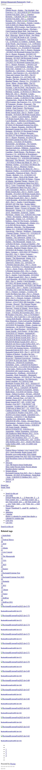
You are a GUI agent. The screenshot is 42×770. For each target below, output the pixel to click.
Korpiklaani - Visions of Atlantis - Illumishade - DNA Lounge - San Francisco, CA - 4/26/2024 (23, 156)
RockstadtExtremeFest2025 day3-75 (11, 620)
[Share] (4, 766)
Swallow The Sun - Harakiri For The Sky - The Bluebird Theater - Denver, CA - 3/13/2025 (23, 80)
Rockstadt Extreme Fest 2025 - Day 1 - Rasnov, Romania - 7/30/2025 (23, 63)
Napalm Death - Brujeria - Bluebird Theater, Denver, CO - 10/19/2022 (23, 248)
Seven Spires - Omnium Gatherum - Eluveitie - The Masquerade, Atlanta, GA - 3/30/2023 (20, 227)
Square (8, 508)
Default (8, 498)
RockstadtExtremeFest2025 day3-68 (11, 685)
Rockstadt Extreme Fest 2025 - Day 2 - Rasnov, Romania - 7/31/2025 (22, 60)
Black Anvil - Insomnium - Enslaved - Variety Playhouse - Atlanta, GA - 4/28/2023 (23, 212)
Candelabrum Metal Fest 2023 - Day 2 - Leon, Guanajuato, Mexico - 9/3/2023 (23, 185)
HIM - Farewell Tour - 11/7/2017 (21, 398)
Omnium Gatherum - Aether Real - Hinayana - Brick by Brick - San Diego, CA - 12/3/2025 (23, 35)
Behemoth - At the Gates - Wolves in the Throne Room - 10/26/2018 (23, 369)
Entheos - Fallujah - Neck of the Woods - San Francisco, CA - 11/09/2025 (23, 44)
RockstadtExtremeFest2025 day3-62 (11, 740)
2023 (25, 456)
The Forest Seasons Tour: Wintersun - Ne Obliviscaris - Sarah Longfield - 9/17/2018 (23, 379)
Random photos (11, 469)
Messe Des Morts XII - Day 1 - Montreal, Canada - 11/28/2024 (23, 97)
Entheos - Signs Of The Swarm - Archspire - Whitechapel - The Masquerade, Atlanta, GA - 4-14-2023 (23, 223)
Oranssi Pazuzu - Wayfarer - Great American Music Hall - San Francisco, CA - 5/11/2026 (22, 31)
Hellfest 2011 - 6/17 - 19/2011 (22, 442)
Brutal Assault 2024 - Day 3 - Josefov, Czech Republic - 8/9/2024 (23, 117)
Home (3, 485)
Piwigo (13, 764)
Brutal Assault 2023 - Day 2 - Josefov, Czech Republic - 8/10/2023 (21, 199)
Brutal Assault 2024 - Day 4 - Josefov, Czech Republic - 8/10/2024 (22, 114)
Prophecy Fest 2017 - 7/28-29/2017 (20, 404)
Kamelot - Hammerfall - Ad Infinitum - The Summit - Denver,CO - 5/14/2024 (21, 144)
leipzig (38, 456)
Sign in (8, 481)
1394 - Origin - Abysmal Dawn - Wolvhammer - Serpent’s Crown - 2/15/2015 (23, 422)
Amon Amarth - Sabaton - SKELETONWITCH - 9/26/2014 (20, 428)
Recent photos (20, 467)
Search (15, 465)
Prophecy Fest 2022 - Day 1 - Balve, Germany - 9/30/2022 (22, 254)
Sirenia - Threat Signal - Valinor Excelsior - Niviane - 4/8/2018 (23, 394)
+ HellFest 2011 (7, 603)
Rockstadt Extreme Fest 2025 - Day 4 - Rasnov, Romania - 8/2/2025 (23, 53)
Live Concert (29, 450)
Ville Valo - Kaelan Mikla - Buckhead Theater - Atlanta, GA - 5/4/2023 (23, 205)
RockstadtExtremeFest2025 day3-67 (11, 694)
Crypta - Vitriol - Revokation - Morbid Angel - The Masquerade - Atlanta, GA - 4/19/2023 (23, 217)
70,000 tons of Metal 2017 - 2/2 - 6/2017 (22, 408)
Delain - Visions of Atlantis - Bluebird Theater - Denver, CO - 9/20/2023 (23, 181)
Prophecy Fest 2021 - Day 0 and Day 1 (22, 316)
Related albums (11, 471)
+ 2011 (3, 587)
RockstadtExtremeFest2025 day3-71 (11, 657)
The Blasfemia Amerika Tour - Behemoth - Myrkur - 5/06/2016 (20, 419)
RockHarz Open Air (17, 458)
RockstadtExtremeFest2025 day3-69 (11, 676)
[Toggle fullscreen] (6, 766)
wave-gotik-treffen (19, 454)
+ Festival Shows (7, 541)
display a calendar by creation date (21, 517)
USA (36, 450)
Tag (6, 485)
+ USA (3, 561)
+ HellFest (5, 599)
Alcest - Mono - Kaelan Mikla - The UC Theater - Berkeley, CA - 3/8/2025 (20, 84)
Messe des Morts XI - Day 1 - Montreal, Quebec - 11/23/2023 (22, 170)
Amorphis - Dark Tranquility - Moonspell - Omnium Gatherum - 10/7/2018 (21, 376)
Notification (27, 465)
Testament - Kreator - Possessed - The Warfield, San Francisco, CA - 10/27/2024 (22, 105)
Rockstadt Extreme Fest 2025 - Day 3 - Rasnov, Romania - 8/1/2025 (23, 57)
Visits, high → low (18, 504)
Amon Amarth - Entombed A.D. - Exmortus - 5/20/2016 (23, 416)
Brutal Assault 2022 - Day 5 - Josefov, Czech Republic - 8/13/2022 (22, 275)
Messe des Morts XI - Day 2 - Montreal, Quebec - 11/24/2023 (23, 167)
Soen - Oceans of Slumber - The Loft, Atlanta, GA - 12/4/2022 (23, 245)
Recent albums (31, 467)
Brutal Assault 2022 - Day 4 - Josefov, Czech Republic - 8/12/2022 (21, 278)
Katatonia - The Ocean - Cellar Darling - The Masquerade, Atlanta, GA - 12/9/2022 (23, 242)
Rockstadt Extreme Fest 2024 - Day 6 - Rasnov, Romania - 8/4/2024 (22, 126)
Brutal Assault (27, 452)
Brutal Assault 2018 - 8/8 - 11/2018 (20, 386)
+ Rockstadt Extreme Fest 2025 (12, 578)
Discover (9, 463)
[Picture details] (11, 766)
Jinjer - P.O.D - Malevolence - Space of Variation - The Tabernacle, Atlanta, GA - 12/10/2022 (21, 237)
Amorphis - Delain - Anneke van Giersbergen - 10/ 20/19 (23, 326)
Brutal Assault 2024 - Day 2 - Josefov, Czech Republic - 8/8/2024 (21, 120)
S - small (23, 508)
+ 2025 (3, 566)
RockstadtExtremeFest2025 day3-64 (11, 722)
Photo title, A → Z (18, 498)
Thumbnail (15, 508)
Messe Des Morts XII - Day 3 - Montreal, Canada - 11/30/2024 (22, 91)
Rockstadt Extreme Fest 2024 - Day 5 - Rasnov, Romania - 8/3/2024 (23, 130)
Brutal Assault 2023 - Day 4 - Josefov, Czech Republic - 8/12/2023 (22, 193)
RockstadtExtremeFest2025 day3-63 (11, 731)
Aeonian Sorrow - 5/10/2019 (28, 348)
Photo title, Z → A (32, 498)
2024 (29, 454)
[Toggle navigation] (32, 2)
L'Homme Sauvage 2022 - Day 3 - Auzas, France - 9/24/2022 (21, 266)
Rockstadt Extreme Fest (14, 456)
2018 (7, 458)
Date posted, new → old (18, 502)
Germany (20, 450)
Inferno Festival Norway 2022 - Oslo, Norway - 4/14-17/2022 (21, 301)
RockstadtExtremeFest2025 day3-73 (11, 639)
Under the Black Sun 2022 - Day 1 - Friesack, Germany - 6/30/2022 (23, 298)
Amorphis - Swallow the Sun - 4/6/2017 (21, 406)
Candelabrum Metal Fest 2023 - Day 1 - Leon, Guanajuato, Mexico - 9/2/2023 (22, 189)
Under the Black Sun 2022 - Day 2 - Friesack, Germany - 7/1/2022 (23, 295)
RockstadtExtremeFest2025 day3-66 (11, 703)
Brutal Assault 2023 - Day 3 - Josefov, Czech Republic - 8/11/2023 (23, 196)
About (20, 465)
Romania (9, 454)
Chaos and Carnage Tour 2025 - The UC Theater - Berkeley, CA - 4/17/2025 (21, 76)
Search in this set (7, 527)
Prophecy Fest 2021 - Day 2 (20, 315)
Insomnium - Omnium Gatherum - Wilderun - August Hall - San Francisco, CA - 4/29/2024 (23, 148)
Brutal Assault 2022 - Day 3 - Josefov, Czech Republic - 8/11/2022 (23, 281)
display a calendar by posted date (18, 516)
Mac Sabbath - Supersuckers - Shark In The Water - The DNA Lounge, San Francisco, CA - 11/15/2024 (23, 101)
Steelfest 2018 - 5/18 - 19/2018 (22, 389)
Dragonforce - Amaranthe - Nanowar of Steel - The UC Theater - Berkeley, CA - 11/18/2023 (23, 173)
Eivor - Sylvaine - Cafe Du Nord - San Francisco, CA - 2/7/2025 (23, 87)
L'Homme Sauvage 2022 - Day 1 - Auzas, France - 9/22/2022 (21, 272)
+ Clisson (4, 591)
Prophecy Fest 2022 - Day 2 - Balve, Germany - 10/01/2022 (22, 251)
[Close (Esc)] (2, 766)
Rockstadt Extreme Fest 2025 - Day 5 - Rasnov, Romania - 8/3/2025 (23, 50)
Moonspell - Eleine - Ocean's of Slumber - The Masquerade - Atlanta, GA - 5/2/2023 (23, 209)
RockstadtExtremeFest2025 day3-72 (11, 648)
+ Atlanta (4, 549)
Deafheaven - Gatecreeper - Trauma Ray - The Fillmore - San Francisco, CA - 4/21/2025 (23, 72)
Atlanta (33, 454)
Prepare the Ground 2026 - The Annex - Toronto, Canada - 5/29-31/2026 (23, 23)
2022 (35, 452)
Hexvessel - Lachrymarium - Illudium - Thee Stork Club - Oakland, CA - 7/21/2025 (22, 68)
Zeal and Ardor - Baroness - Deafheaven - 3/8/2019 (21, 362)
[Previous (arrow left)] (2, 768)
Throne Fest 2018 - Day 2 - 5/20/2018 (23, 387)
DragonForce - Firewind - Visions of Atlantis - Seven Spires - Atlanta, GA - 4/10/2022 (22, 308)
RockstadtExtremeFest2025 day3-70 (11, 666)
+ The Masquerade (8, 557)
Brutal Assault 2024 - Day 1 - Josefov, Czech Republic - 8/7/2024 (23, 123)
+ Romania (5, 582)
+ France (4, 595)
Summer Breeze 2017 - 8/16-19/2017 (21, 400)
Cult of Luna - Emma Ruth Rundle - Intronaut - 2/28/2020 (23, 318)
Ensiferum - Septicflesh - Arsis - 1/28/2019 (20, 364)
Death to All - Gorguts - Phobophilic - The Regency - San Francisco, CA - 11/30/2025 (22, 39)
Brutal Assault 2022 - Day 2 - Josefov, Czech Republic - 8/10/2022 (22, 284)
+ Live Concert (6, 553)
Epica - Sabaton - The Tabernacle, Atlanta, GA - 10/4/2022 (20, 261)
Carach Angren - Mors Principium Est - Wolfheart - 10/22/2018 (21, 372)
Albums (8, 8)
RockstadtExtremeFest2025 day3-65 (11, 713)
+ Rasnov (4, 570)
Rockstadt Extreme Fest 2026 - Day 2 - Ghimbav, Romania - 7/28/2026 (22, 14)
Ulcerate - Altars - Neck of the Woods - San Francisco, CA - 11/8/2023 (22, 178)
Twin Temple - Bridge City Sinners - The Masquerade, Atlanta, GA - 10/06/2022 (21, 258)
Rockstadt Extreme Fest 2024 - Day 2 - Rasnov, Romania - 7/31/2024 (23, 141)
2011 (7, 452)
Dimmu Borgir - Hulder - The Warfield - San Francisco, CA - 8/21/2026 (22, 11)
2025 (30, 456)
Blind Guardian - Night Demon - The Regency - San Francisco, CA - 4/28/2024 (23, 152)
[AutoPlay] (13, 766)
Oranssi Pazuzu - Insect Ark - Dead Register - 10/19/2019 (22, 328)
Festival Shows (11, 450)
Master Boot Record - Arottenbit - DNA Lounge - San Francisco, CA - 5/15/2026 (23, 27)
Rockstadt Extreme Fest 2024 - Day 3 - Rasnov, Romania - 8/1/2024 (22, 136)
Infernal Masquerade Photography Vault (15, 2)
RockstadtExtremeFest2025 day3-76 (11, 611)
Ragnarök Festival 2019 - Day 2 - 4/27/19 (23, 352)
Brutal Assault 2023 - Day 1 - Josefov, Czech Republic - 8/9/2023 (23, 202)
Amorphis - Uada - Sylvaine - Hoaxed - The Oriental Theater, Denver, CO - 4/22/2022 (23, 304)
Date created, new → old (15, 500)
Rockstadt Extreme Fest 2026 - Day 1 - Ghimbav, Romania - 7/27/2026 (21, 19)
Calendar (21, 469)
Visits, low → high (33, 504)
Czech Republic (15, 452)
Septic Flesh (5, 487)
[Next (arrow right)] (4, 768)
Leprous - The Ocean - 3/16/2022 (22, 312)
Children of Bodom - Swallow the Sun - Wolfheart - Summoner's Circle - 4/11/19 (22, 355)
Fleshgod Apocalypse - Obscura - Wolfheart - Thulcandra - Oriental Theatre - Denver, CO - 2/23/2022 (23, 231)
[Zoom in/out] (9, 766)
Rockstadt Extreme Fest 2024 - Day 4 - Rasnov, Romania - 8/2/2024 (22, 133)
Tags (7, 448)
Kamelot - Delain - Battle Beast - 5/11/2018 (22, 391)
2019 (34, 456)
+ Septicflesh (5, 536)
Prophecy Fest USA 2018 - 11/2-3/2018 (22, 366)
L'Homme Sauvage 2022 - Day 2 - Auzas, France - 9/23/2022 (23, 268)
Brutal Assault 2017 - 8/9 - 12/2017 (20, 402)
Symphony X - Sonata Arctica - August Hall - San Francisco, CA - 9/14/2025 (23, 47)
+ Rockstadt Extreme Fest (10, 574)
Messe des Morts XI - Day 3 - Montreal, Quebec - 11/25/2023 (22, 164)
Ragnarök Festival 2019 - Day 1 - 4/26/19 (23, 350)
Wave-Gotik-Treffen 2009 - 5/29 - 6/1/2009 (23, 443)
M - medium (31, 508)
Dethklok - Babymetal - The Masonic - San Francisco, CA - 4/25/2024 (23, 160)
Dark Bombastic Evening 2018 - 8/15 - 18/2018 (23, 382)
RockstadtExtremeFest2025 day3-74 (11, 629)
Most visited (10, 467)
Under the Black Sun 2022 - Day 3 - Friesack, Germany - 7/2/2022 (22, 291)
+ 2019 (3, 545)
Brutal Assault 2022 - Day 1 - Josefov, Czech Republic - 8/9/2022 (23, 287)
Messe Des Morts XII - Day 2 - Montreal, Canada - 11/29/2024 (23, 94)
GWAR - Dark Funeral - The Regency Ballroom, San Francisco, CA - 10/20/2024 (23, 109)
